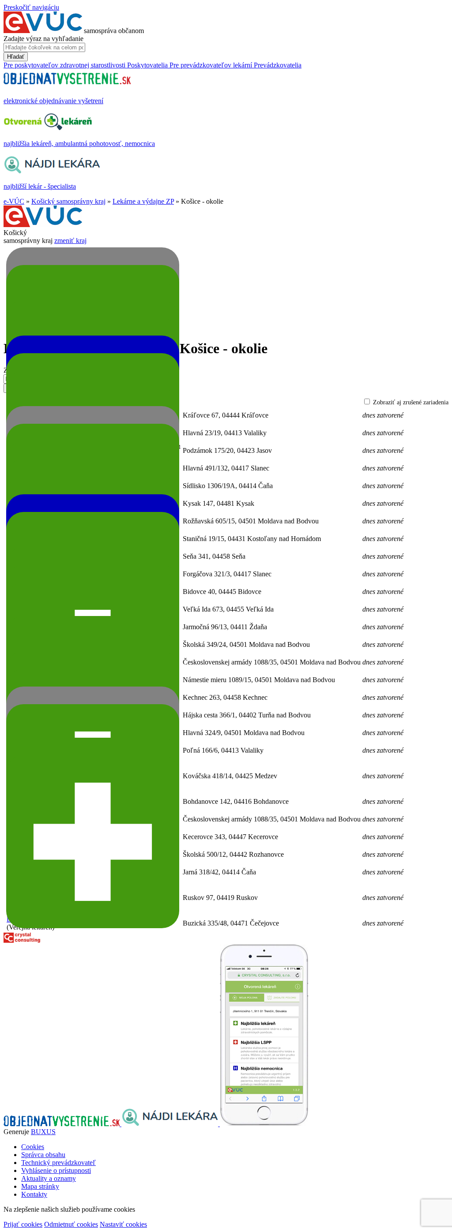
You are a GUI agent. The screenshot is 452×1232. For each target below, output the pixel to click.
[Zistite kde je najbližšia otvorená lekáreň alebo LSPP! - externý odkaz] (264, 1123)
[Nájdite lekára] (170, 1123)
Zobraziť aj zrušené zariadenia (410, 402)
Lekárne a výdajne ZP (143, 201)
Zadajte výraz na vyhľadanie (43, 38)
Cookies (32, 1146)
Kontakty (34, 1194)
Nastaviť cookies (123, 1224)
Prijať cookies (23, 1224)
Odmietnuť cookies (71, 1224)
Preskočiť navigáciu (31, 7)
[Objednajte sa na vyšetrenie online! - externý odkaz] (62, 1123)
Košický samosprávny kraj (68, 201)
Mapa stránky (40, 1186)
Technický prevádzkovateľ (58, 1162)
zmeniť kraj (70, 240)
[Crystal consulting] (22, 940)
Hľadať (15, 56)
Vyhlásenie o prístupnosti (56, 1170)
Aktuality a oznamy (48, 1178)
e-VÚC (14, 201)
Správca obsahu (43, 1154)
